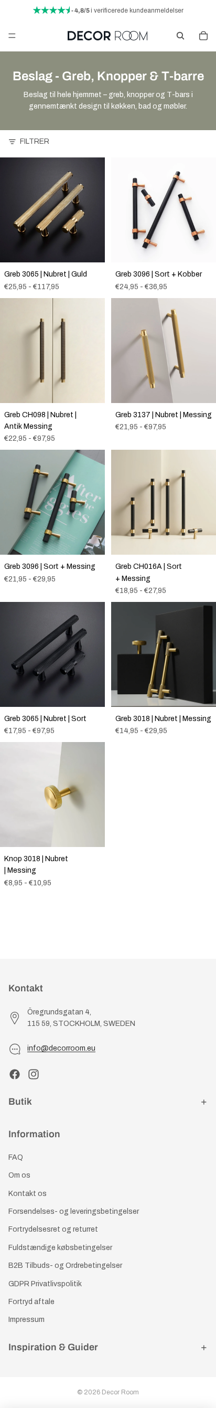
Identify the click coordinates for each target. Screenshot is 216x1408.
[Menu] (12, 36)
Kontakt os (27, 1194)
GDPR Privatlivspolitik (45, 1284)
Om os (19, 1175)
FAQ (15, 1157)
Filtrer (34, 141)
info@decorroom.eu (61, 1048)
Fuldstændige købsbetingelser (60, 1248)
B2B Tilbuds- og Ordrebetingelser (65, 1265)
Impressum (26, 1320)
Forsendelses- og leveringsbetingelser (73, 1211)
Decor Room (120, 1392)
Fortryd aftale (31, 1302)
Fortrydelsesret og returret (53, 1230)
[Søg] (180, 35)
